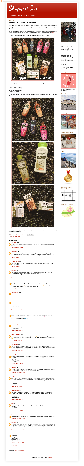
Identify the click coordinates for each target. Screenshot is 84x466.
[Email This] (28, 235)
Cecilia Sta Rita (14, 292)
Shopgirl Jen (23, 8)
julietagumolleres (15, 390)
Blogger (50, 457)
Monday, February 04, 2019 (17, 330)
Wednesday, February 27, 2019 (18, 418)
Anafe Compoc (14, 313)
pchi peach (13, 242)
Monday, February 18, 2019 (17, 399)
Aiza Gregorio (14, 344)
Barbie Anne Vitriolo (15, 334)
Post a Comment (13, 445)
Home (33, 447)
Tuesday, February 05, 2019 (17, 363)
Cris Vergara (14, 282)
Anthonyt (13, 354)
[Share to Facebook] (31, 235)
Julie (12, 403)
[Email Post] (26, 234)
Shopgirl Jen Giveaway (15, 236)
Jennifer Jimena (15, 261)
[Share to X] (30, 235)
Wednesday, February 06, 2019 (18, 372)
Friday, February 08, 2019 (16, 386)
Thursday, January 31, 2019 (17, 247)
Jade (12, 376)
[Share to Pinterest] (33, 235)
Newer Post (11, 447)
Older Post (54, 447)
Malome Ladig (14, 324)
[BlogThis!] (29, 235)
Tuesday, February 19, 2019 (17, 410)
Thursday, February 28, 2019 (17, 429)
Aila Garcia (13, 367)
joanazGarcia (14, 251)
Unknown (13, 270)
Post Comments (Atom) (19, 450)
